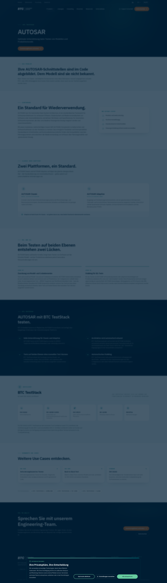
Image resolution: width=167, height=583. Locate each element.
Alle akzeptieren (127, 576)
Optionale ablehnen (84, 576)
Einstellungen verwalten (106, 576)
